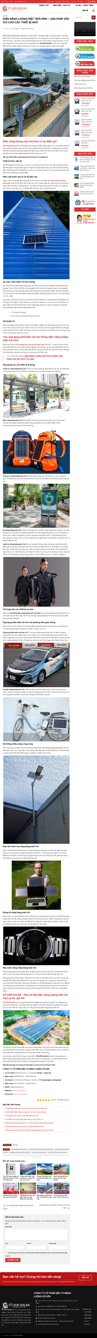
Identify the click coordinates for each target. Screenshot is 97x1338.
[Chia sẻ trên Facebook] (31, 1137)
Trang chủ (44, 5)
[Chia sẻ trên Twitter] (34, 1137)
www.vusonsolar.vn (19, 1091)
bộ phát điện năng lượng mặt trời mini (41, 1149)
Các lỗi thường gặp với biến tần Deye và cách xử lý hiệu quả (87, 159)
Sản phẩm (88, 1318)
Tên (7, 1243)
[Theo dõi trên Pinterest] (92, 1)
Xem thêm (35, 1157)
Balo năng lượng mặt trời (19, 1149)
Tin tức (5, 16)
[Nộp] (94, 17)
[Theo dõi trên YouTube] (94, 1)
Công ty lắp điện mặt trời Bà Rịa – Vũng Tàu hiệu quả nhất (87, 168)
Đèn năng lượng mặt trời (83, 88)
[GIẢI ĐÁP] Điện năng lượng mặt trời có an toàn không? (26, 1112)
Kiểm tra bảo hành (62, 1)
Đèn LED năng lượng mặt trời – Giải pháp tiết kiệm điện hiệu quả (30, 1123)
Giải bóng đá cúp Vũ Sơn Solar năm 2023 (87, 193)
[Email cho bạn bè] (38, 1137)
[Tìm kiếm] (93, 11)
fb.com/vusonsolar (21, 1094)
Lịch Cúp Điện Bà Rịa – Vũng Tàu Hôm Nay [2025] (87, 185)
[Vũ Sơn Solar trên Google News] (85, 202)
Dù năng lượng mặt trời (39, 1152)
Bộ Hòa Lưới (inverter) (82, 76)
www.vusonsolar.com (66, 1321)
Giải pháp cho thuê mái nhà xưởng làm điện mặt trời (25, 1126)
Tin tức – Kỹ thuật (77, 1)
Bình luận (9, 1227)
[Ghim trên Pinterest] (42, 1137)
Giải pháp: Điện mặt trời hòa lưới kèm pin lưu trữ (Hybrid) (26, 1108)
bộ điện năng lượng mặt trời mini (20, 1152)
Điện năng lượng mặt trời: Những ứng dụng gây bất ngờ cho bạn (29, 1130)
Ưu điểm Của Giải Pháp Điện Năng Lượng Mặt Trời (24, 1119)
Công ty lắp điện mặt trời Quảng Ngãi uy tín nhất (87, 177)
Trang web (52, 1243)
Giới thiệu (50, 1)
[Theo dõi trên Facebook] (86, 1)
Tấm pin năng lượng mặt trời (84, 80)
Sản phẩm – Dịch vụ (61, 5)
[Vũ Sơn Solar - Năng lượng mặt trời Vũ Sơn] (14, 8)
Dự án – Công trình (84, 5)
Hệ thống (87, 1315)
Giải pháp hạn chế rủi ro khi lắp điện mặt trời (22, 1116)
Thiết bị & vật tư (80, 84)
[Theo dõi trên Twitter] (90, 1)
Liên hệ (85, 11)
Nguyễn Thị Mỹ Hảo (28, 28)
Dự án (86, 1321)
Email (29, 1243)
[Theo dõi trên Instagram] (88, 1)
